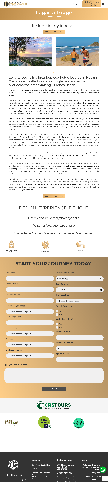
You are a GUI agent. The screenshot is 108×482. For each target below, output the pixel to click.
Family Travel (96, 472)
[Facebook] (73, 4)
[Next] (98, 52)
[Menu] (54, 4)
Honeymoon (96, 479)
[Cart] (103, 4)
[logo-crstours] (54, 405)
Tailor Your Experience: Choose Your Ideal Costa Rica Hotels (91, 467)
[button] (53, 72)
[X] (79, 4)
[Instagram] (76, 4)
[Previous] (10, 52)
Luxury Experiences (93, 476)
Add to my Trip (54, 32)
